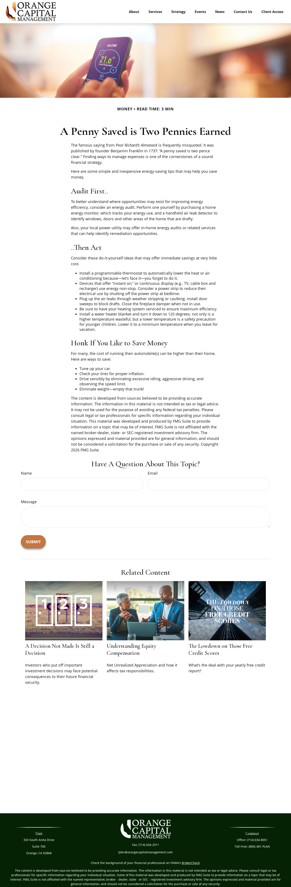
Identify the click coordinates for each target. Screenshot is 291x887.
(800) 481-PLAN (259, 846)
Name (26, 473)
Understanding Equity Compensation (131, 649)
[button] (134, 11)
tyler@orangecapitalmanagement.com (145, 852)
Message (29, 501)
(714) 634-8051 (257, 840)
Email (153, 473)
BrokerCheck (191, 863)
